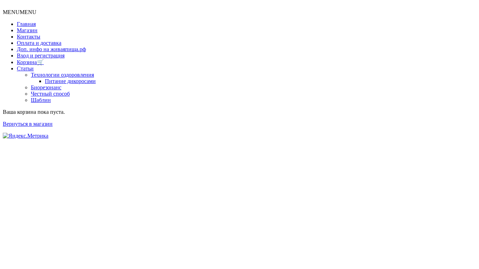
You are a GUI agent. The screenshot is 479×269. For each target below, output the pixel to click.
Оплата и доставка (39, 43)
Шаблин (41, 100)
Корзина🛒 (30, 62)
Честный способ (50, 94)
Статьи (25, 68)
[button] (19, 12)
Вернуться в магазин (28, 124)
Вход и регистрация (41, 55)
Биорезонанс (46, 87)
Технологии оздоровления (62, 75)
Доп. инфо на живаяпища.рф (51, 49)
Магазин (27, 30)
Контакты (28, 37)
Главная (26, 24)
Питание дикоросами (70, 81)
